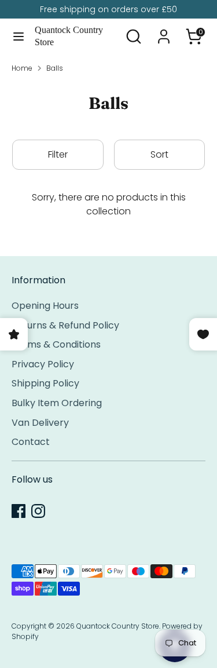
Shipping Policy (45, 383)
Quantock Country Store (69, 36)
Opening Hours (45, 305)
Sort (159, 154)
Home (22, 68)
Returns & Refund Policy (65, 325)
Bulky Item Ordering (57, 403)
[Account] (163, 31)
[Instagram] (38, 511)
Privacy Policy (43, 364)
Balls (54, 68)
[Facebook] (18, 511)
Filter (58, 154)
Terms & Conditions (56, 344)
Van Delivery (40, 422)
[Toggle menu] (18, 36)
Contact (31, 441)
